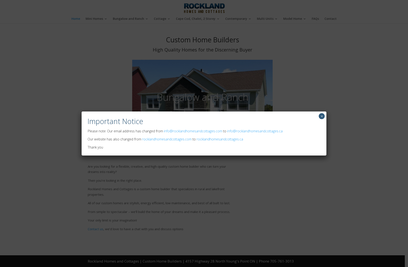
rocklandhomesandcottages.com (167, 139)
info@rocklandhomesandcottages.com (193, 131)
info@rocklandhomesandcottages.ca (255, 131)
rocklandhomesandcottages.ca (220, 139)
